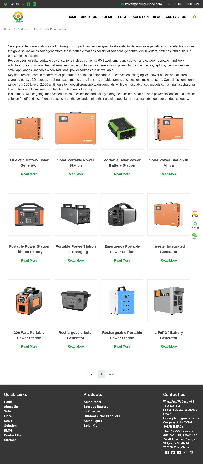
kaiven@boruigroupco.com (143, 4)
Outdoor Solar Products (102, 416)
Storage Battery (96, 407)
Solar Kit (90, 426)
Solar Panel (92, 402)
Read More (29, 174)
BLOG (157, 17)
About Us (89, 17)
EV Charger (92, 411)
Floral (122, 17)
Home (72, 17)
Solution (141, 17)
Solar (107, 17)
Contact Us (176, 17)
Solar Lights (93, 421)
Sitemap (10, 440)
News (8, 421)
